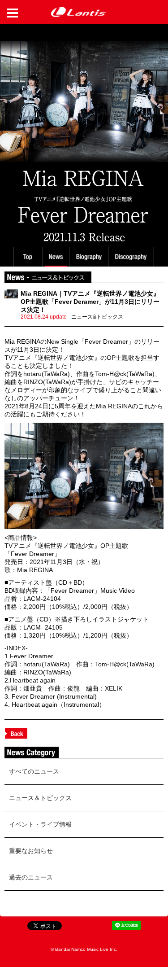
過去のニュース (31, 877)
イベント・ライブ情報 (40, 824)
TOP (27, 257)
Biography (89, 257)
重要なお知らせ (31, 850)
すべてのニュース (34, 771)
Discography (131, 257)
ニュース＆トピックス (40, 797)
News (55, 257)
